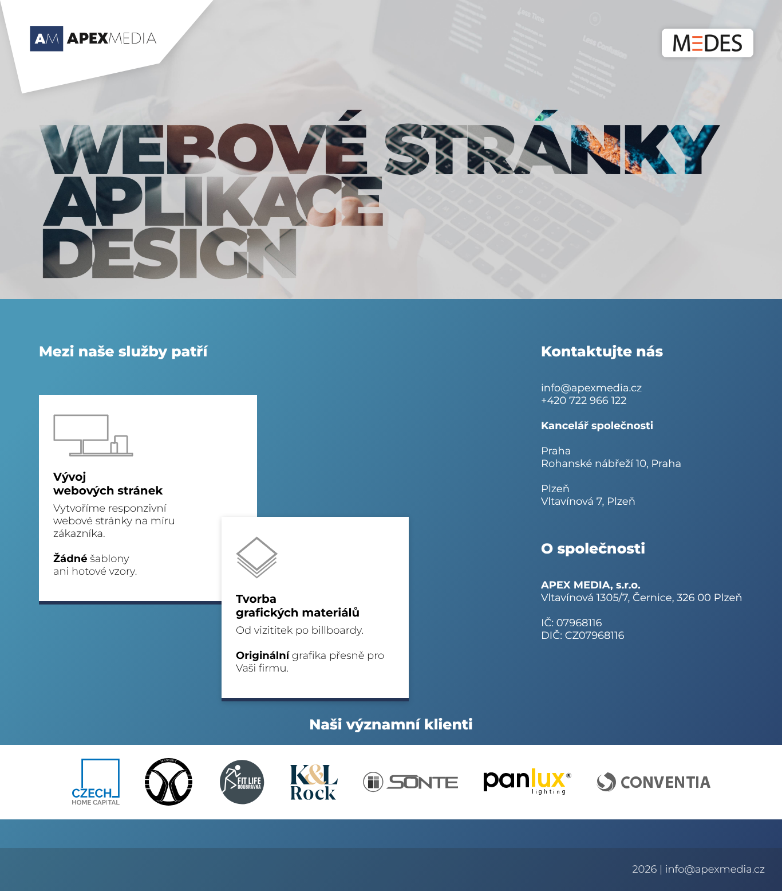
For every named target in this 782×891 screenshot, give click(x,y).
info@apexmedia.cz (591, 388)
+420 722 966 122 (583, 400)
